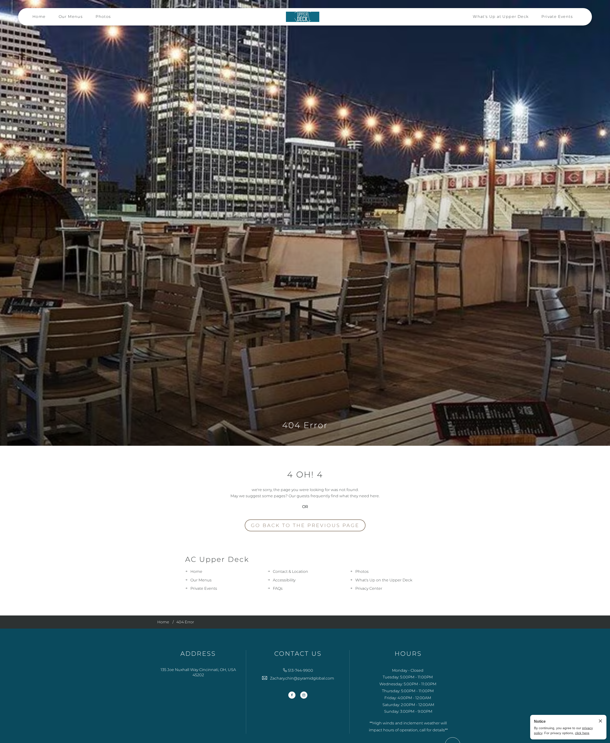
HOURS (408, 653)
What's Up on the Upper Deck (383, 580)
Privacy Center (368, 588)
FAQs (278, 588)
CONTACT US (298, 653)
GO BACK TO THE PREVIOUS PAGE (305, 525)
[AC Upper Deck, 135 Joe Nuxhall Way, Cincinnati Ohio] (302, 17)
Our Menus (71, 16)
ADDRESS (198, 653)
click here (582, 733)
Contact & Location (290, 571)
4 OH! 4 (305, 475)
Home (39, 16)
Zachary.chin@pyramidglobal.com (302, 678)
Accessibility (284, 580)
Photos (103, 16)
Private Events (557, 16)
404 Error (305, 425)
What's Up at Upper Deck (501, 16)
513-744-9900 (300, 670)
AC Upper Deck (217, 559)
